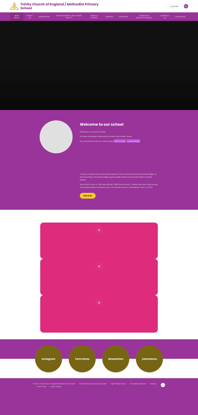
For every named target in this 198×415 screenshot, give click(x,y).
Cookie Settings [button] (55, 386)
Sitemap (153, 384)
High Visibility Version (118, 384)
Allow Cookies (120, 141)
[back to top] (163, 385)
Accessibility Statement (138, 384)
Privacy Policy (41, 386)
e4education (102, 384)
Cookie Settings (133, 141)
